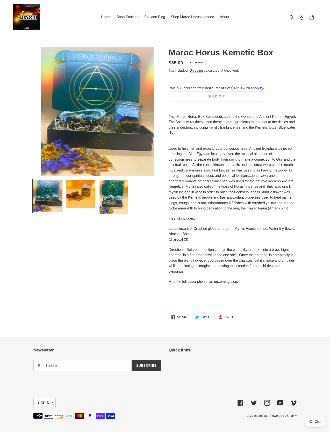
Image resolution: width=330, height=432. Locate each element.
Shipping (196, 70)
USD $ (43, 403)
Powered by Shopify (283, 415)
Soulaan (263, 415)
